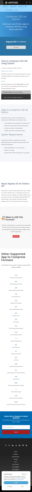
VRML (16, 383)
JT (16, 338)
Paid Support (15, 469)
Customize (9, 486)
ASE (16, 294)
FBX (16, 319)
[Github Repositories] (23, 445)
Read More (16, 236)
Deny (22, 486)
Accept (16, 482)
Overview (16, 47)
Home (15, 451)
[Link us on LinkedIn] (13, 445)
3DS (16, 275)
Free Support (15, 467)
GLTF (16, 332)
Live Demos (15, 464)
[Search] (30, 2)
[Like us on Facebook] (6, 445)
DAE (16, 300)
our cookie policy (19, 479)
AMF (16, 288)
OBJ (16, 345)
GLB (16, 326)
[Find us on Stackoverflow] (16, 445)
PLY (16, 351)
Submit (16, 432)
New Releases (15, 456)
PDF (16, 357)
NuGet (3, 81)
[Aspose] (11, 2)
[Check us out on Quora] (20, 445)
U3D (16, 376)
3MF (16, 281)
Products (15, 454)
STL (16, 370)
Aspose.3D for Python (7, 71)
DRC (16, 313)
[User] (26, 2)
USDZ (16, 402)
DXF (16, 307)
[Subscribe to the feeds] (26, 445)
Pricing (15, 459)
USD (16, 395)
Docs (15, 462)
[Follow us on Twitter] (9, 445)
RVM (16, 364)
